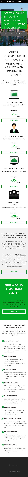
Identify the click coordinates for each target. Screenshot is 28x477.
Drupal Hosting (10, 356)
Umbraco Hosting (10, 432)
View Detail (14, 120)
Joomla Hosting (10, 407)
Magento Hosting (10, 396)
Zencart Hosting (10, 445)
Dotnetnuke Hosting (11, 341)
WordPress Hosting (11, 382)
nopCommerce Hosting (12, 418)
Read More (14, 271)
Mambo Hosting (10, 369)
